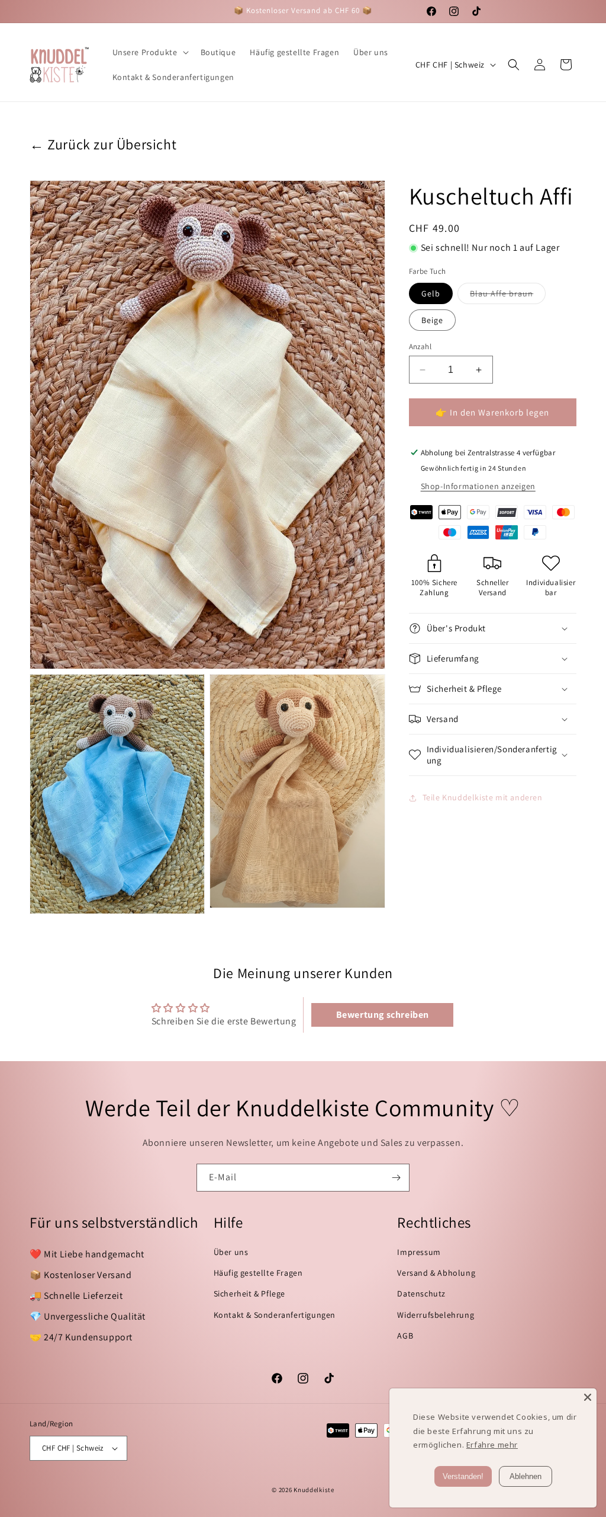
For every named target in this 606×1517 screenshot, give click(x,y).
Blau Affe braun (508, 296)
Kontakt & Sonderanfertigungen (275, 1315)
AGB (405, 1335)
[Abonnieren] (396, 1178)
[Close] (588, 1397)
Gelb (430, 293)
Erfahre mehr (492, 1444)
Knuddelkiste (314, 1490)
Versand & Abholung (436, 1272)
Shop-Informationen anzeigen (478, 486)
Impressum (418, 1252)
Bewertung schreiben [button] (382, 1014)
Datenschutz (421, 1293)
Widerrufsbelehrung (435, 1315)
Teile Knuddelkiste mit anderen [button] (483, 797)
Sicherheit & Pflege (249, 1293)
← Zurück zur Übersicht (103, 144)
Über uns (231, 1252)
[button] (149, 52)
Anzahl (420, 346)
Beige (432, 320)
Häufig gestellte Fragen (258, 1272)
